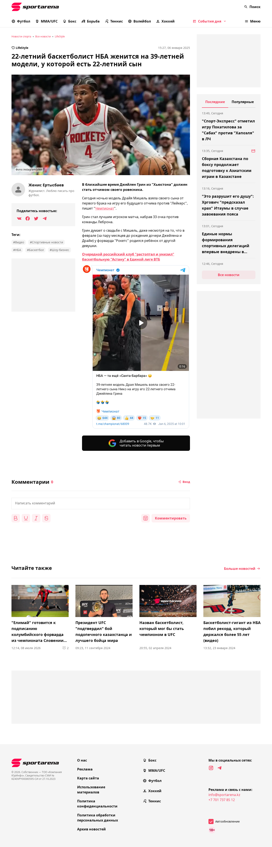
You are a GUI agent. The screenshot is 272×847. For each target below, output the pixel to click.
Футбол (23, 21)
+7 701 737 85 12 (221, 799)
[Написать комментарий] (100, 503)
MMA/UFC (49, 21)
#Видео (18, 242)
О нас (82, 760)
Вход (186, 482)
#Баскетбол (35, 250)
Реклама (85, 769)
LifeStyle (60, 36)
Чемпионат (104, 208)
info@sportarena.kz (224, 794)
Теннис (116, 21)
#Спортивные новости (46, 242)
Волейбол (142, 21)
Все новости (43, 36)
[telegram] (219, 767)
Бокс (72, 21)
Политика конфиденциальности (97, 804)
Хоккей (168, 21)
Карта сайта (88, 778)
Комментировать (171, 518)
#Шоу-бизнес (59, 250)
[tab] (215, 103)
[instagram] (211, 767)
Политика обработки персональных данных (97, 818)
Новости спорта (21, 36)
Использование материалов (91, 790)
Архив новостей (91, 829)
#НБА (17, 250)
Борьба (93, 21)
